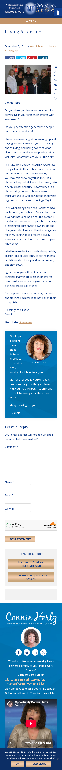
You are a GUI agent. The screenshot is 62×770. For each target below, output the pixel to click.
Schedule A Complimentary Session (31, 577)
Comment (11, 447)
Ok (18, 763)
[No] (58, 758)
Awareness (25, 322)
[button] (58, 12)
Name (9, 482)
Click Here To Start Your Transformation (31, 563)
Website (9, 509)
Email (9, 495)
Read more (38, 763)
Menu (32, 20)
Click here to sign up (32, 372)
